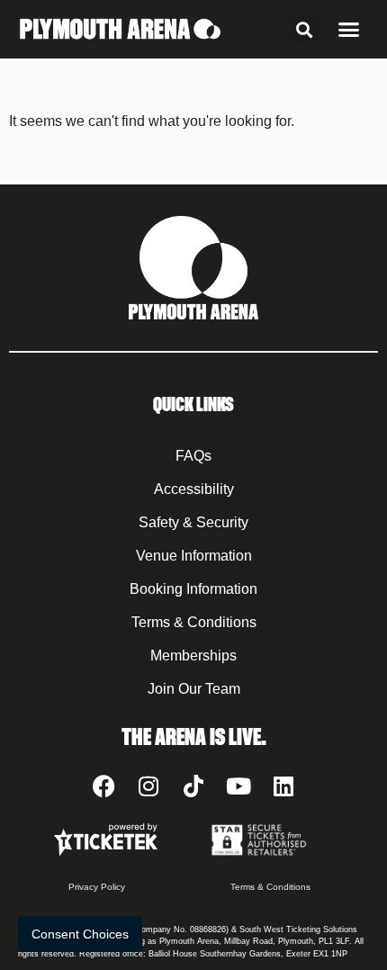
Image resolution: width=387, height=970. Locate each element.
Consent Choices (80, 934)
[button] (305, 29)
